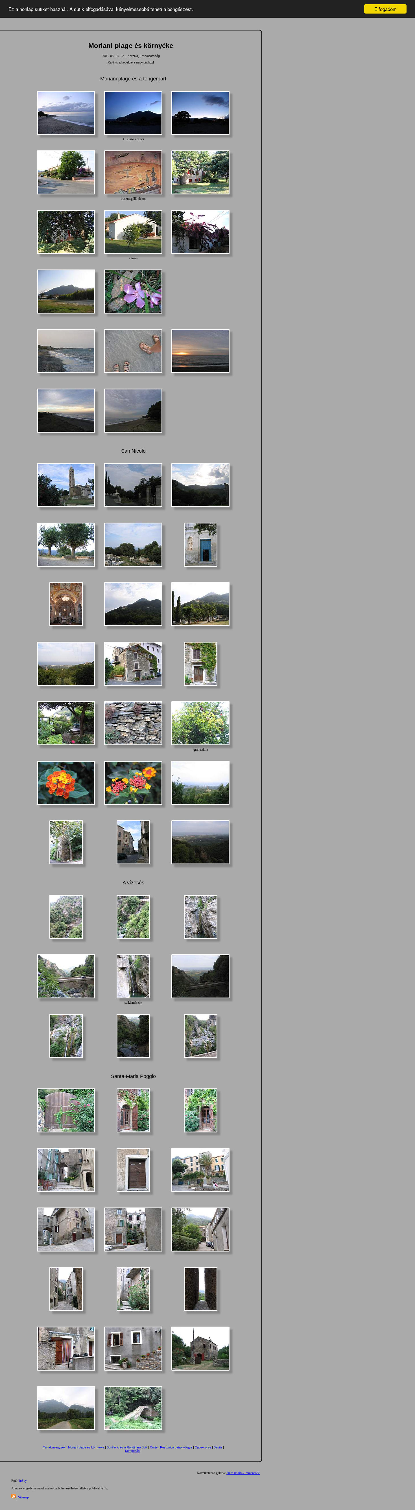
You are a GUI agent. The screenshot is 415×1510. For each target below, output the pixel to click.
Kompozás (132, 1450)
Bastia (218, 1447)
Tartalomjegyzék (54, 1447)
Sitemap (23, 1497)
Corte (154, 1447)
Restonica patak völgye (176, 1447)
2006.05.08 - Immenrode (243, 1473)
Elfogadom (385, 8)
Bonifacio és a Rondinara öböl (127, 1447)
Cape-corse (203, 1447)
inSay (23, 1481)
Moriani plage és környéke (86, 1447)
